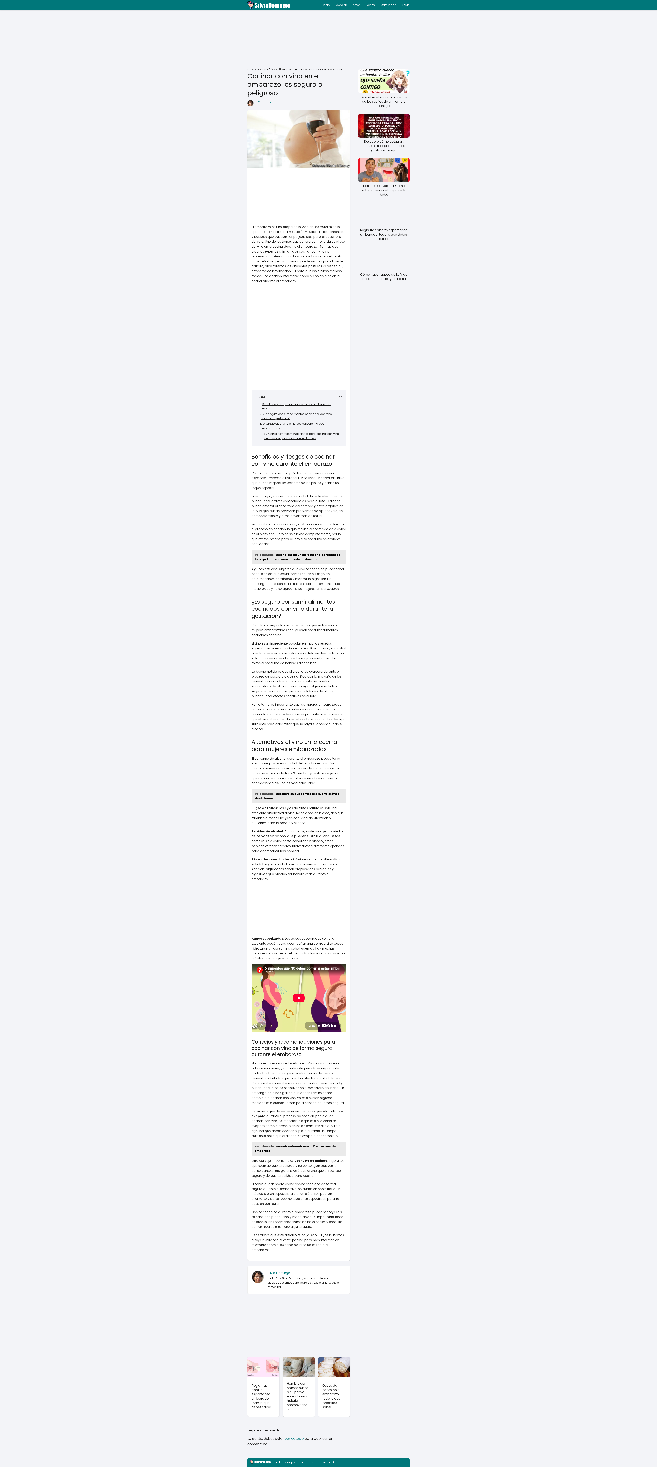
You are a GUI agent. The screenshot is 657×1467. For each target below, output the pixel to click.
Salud (406, 5)
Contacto (314, 1462)
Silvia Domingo (264, 101)
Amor (356, 5)
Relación (341, 5)
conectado (294, 1438)
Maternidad (388, 5)
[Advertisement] (328, 39)
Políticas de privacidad (290, 1462)
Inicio (326, 5)
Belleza (370, 5)
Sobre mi (328, 1462)
